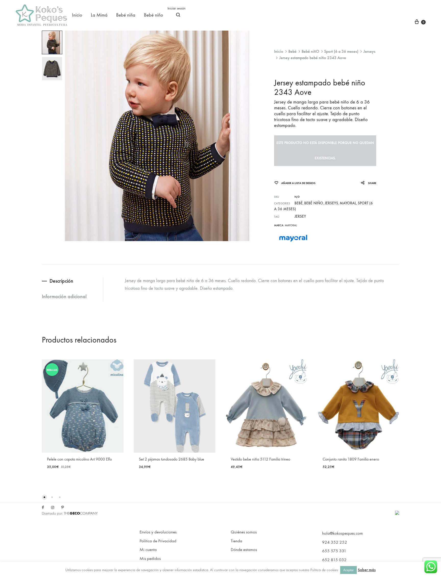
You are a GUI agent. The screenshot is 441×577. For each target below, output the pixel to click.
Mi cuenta (148, 549)
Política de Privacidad (158, 541)
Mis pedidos (150, 558)
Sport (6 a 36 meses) (341, 51)
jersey (300, 216)
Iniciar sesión (176, 8)
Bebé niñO (310, 51)
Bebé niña (125, 15)
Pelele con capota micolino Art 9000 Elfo (79, 459)
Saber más (367, 570)
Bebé (292, 51)
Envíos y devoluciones (158, 532)
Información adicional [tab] (64, 296)
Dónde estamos (244, 549)
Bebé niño (153, 15)
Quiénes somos (244, 532)
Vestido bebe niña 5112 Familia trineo (260, 459)
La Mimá (99, 15)
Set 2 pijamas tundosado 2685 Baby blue (171, 459)
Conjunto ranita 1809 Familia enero (351, 459)
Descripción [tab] (61, 281)
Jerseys (369, 51)
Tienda (236, 541)
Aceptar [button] (348, 570)
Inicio (77, 15)
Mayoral (348, 203)
